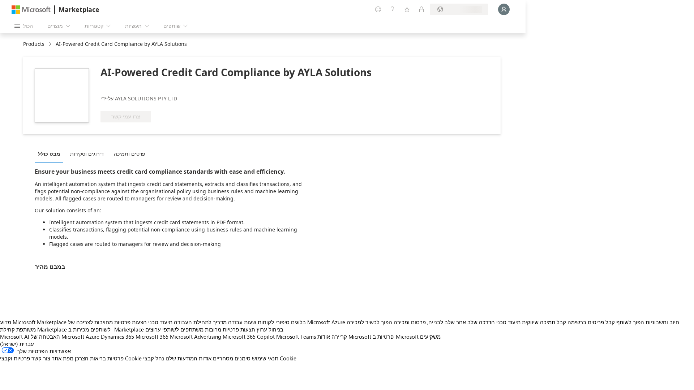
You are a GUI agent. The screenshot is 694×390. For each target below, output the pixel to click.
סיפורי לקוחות (274, 322)
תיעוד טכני (160, 322)
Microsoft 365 (152, 336)
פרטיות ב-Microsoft (396, 336)
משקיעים (430, 336)
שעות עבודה (242, 322)
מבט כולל (49, 153)
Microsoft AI (14, 336)
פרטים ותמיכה (129, 153)
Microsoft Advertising (195, 336)
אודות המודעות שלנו (188, 358)
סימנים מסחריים (231, 358)
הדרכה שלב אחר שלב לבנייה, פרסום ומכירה (444, 322)
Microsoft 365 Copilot (249, 336)
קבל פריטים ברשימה (591, 322)
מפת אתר (62, 358)
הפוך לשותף (630, 322)
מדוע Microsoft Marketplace (33, 322)
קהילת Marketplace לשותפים (55, 329)
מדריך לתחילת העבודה (200, 322)
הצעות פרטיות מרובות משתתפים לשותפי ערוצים (200, 329)
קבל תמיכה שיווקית (544, 322)
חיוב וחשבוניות (662, 322)
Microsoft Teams (296, 336)
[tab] (51, 153)
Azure (92, 336)
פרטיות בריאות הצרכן (99, 358)
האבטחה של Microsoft (57, 336)
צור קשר (40, 358)
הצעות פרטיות (130, 322)
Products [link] (33, 43)
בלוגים (298, 322)
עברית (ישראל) (17, 343)
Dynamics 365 (117, 336)
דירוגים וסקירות (87, 153)
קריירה (339, 336)
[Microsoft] (31, 9)
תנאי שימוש (265, 358)
